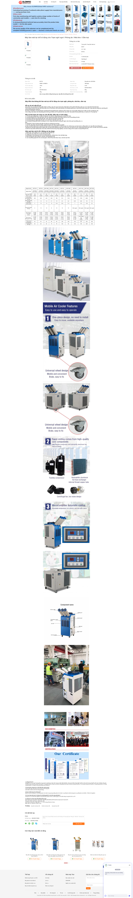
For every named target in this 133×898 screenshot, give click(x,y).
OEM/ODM (68, 880)
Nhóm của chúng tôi (49, 885)
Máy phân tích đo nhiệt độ (30, 880)
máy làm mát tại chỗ (35, 806)
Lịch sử (46, 880)
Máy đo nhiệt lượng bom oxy (31, 885)
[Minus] (129, 865)
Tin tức (94, 1)
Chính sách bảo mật (84, 892)
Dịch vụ (46, 883)
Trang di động (96, 892)
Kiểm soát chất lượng (75, 1)
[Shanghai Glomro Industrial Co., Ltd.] (25, 2)
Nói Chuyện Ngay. (102, 1)
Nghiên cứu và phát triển (71, 883)
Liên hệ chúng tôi (86, 1)
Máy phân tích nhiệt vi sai (30, 883)
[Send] (129, 895)
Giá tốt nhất (76, 68)
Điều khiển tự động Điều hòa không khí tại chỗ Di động (34, 855)
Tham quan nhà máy (63, 1)
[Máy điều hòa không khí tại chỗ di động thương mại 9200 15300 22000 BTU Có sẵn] (76, 843)
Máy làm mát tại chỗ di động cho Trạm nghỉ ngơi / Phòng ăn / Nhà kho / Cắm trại (60, 34)
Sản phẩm (46, 1)
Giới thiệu (47, 877)
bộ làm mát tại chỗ (46, 806)
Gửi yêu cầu (79, 823)
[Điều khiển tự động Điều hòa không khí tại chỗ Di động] (34, 843)
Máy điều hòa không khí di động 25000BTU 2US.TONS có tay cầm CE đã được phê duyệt (98, 855)
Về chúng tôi (53, 1)
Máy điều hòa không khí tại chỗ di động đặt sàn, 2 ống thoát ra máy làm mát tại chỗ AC (55, 855)
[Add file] (106, 895)
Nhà (40, 1)
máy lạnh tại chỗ (55, 806)
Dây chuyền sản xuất (70, 877)
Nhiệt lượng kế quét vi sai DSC (31, 877)
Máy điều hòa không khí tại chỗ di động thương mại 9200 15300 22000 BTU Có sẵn (77, 855)
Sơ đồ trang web (71, 892)
